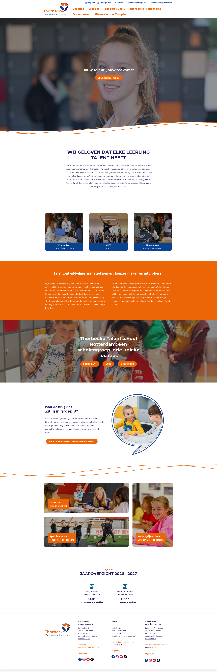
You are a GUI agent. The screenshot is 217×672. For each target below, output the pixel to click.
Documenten (81, 14)
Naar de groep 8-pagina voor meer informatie (72, 441)
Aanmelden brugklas (137, 3)
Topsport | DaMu (114, 8)
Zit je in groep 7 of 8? (108, 78)
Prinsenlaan (89, 364)
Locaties (78, 8)
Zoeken (119, 3)
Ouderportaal (106, 3)
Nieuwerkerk (127, 364)
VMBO (108, 364)
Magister (91, 3)
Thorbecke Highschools (145, 8)
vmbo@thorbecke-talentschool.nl (124, 636)
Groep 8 (93, 8)
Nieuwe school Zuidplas (111, 14)
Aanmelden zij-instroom (161, 3)
